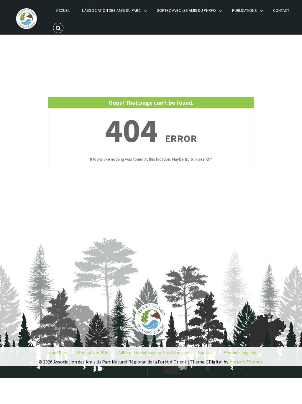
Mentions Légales (239, 352)
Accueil (63, 10)
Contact (281, 10)
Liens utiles (57, 352)
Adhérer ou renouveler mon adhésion (153, 352)
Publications (244, 10)
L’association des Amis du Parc (111, 10)
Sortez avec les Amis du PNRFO (186, 10)
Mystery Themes (245, 362)
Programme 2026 (93, 352)
